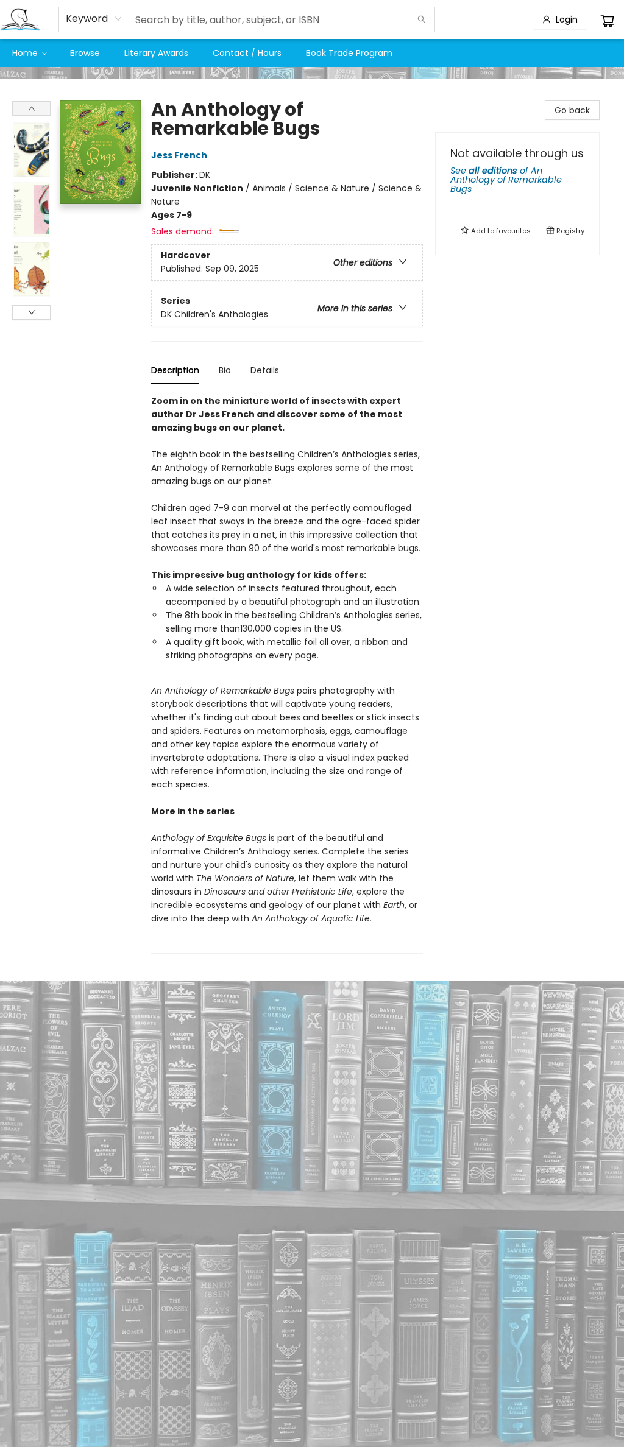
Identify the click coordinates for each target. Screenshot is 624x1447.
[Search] (422, 19)
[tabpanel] (287, 674)
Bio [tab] (225, 370)
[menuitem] (29, 53)
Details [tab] (264, 370)
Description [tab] (175, 370)
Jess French (179, 155)
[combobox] (94, 18)
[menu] (312, 53)
